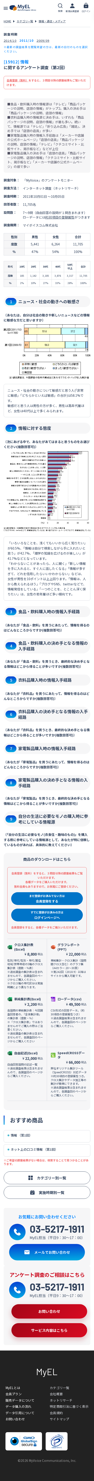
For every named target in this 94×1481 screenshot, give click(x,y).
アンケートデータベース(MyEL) (23, 8)
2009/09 (43, 40)
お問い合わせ (15, 1419)
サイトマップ (59, 1419)
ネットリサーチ (61, 1400)
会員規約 (56, 1413)
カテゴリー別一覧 (51, 1178)
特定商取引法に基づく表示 (69, 1406)
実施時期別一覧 (51, 1192)
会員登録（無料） (18, 80)
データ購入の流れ (18, 1406)
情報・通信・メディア (52, 21)
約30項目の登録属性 (59, 217)
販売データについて (19, 1400)
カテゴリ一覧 (25, 21)
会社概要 (56, 1394)
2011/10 (26, 40)
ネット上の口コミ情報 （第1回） (34, 1149)
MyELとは (12, 1387)
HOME (7, 21)
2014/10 (10, 40)
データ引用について (19, 1413)
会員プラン (13, 1394)
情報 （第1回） (21, 1135)
